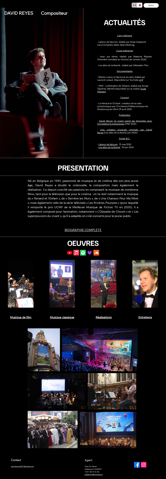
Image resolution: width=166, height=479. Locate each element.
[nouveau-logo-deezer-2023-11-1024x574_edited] (89, 253)
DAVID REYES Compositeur (36, 13)
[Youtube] (69, 253)
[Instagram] (143, 465)
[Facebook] (137, 465)
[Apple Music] (76, 253)
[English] (139, 5)
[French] (134, 5)
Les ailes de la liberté (109, 147)
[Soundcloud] (96, 253)
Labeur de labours (108, 144)
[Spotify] (83, 253)
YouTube (134, 79)
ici (133, 44)
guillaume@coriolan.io (94, 474)
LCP (141, 79)
